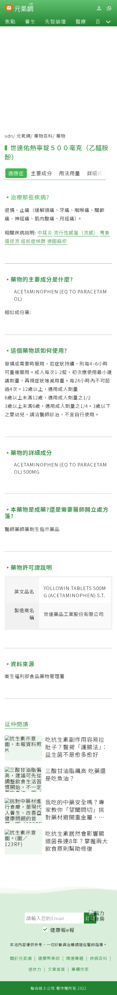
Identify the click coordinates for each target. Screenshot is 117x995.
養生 (30, 21)
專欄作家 (80, 969)
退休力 (34, 969)
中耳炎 (44, 232)
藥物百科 (43, 136)
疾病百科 (98, 958)
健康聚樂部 (49, 958)
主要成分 (41, 173)
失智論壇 (55, 21)
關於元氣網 (21, 958)
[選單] (109, 8)
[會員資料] (99, 8)
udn (9, 136)
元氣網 (24, 136)
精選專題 (75, 958)
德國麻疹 (57, 241)
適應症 (16, 173)
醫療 (81, 21)
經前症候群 (33, 241)
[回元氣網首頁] (24, 8)
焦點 (10, 21)
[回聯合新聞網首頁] (9, 9)
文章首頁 (56, 969)
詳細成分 (97, 173)
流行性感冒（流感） (76, 232)
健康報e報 (62, 930)
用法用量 (69, 173)
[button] (108, 21)
